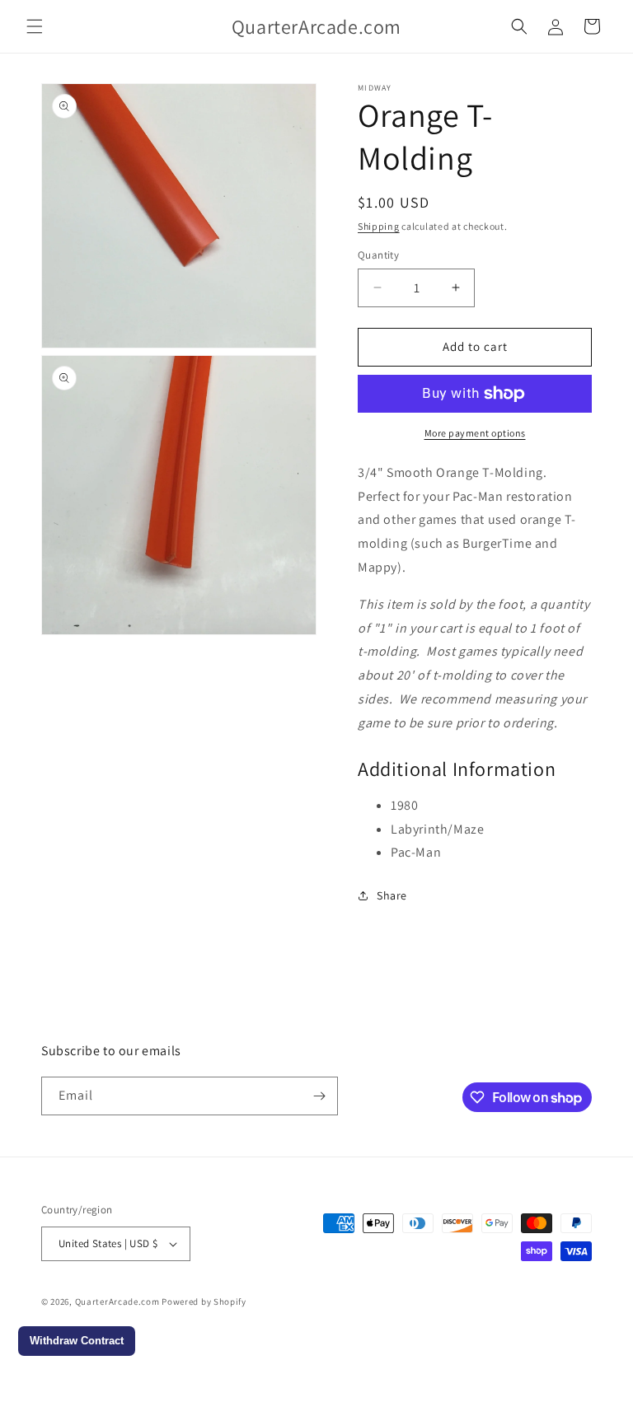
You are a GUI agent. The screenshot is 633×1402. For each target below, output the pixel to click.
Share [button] (392, 895)
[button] (34, 26)
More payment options (475, 433)
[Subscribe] (319, 1096)
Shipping (379, 226)
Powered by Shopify (204, 1301)
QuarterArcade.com (117, 1301)
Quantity (378, 255)
